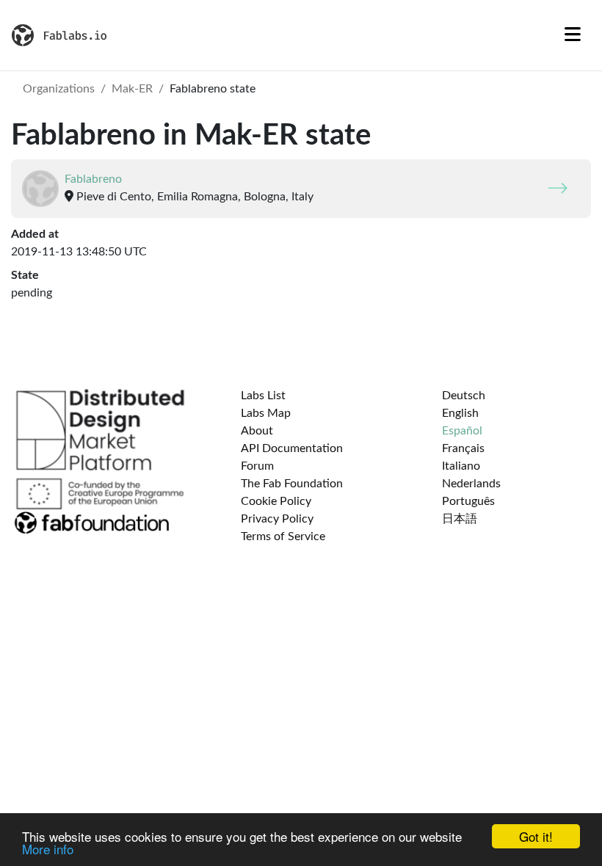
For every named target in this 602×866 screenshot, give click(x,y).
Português (468, 501)
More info (47, 849)
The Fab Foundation (292, 484)
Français (463, 448)
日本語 (459, 519)
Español (462, 431)
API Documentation (292, 448)
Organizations (59, 89)
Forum (257, 466)
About (257, 431)
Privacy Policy (277, 519)
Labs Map (266, 413)
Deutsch (463, 395)
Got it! (536, 836)
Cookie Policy (276, 501)
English (460, 413)
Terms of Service (283, 536)
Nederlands (471, 484)
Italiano (461, 466)
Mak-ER (132, 89)
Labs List (263, 395)
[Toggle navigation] (572, 35)
